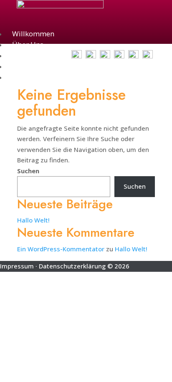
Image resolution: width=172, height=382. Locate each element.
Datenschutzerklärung (72, 266)
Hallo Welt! (33, 220)
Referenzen (30, 77)
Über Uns (27, 44)
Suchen (28, 171)
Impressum (17, 266)
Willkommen (33, 33)
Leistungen (30, 66)
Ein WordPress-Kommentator (60, 249)
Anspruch (28, 55)
